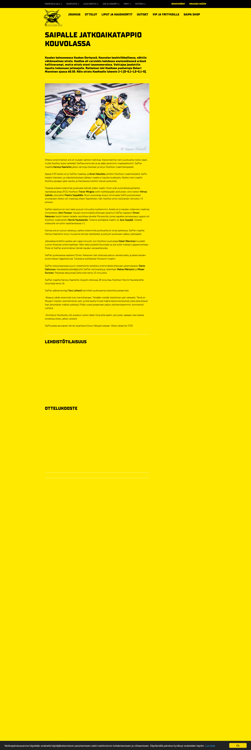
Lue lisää (210, 745)
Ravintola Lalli (53, 4)
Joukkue (74, 14)
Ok (238, 745)
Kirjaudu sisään (197, 4)
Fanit (126, 4)
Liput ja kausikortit (117, 14)
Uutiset (142, 14)
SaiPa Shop (192, 14)
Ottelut (91, 14)
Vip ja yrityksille (166, 14)
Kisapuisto (72, 4)
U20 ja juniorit (110, 4)
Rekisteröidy (178, 4)
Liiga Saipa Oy (90, 4)
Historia (139, 4)
